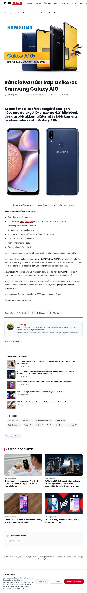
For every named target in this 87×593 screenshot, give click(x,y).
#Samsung (16, 341)
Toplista (37, 3)
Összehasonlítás (50, 3)
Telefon (28, 3)
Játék (80, 3)
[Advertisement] (43, 117)
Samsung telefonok (12, 436)
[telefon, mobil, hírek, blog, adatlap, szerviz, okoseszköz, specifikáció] (12, 3)
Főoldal (7, 13)
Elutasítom (56, 581)
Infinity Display (26, 221)
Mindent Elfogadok (74, 581)
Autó (74, 3)
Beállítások (42, 581)
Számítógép (64, 3)
